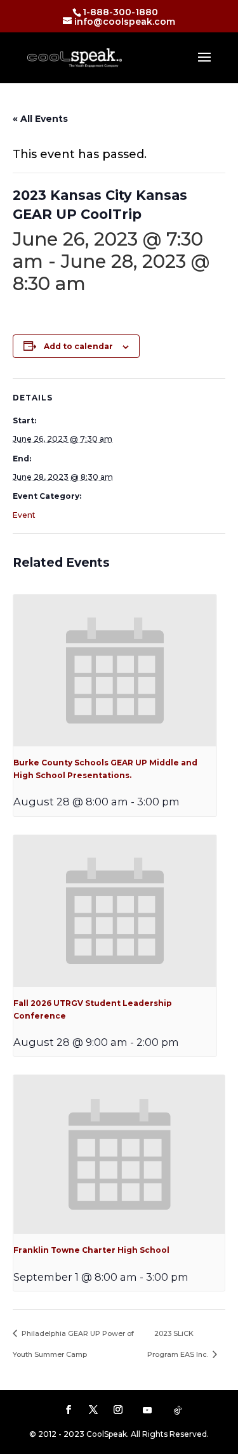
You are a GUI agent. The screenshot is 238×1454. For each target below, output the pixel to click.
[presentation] (114, 671)
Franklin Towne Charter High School (91, 1250)
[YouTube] (147, 1410)
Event (24, 515)
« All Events (40, 118)
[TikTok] (177, 1410)
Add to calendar (78, 346)
